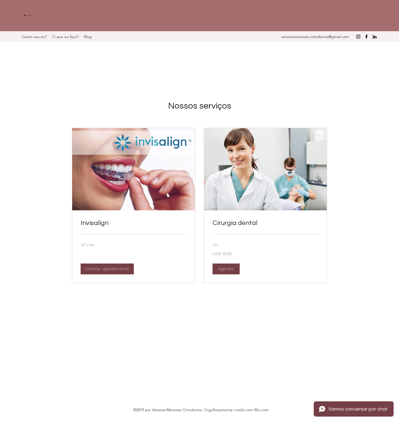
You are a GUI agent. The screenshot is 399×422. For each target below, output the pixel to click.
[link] (133, 223)
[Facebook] (366, 36)
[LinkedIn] (374, 36)
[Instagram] (358, 36)
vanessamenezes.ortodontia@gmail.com (315, 36)
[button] (107, 269)
